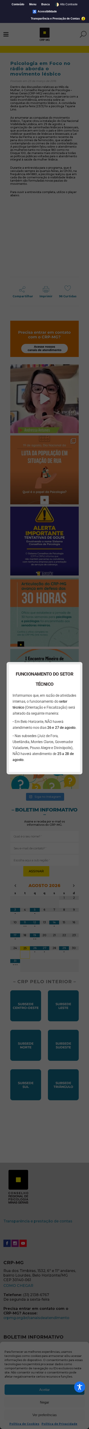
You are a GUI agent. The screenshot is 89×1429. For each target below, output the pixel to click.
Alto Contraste (66, 4)
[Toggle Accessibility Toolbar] (80, 1387)
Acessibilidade (44, 12)
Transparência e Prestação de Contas (56, 18)
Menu (32, 4)
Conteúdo (18, 4)
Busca (45, 4)
